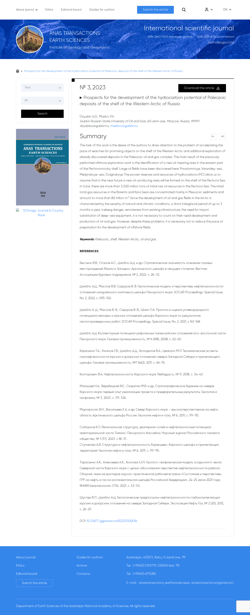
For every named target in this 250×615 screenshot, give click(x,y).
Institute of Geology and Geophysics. (79, 47)
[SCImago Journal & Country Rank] (41, 213)
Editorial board (26, 574)
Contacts (83, 574)
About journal (25, 557)
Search (42, 113)
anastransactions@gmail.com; (212, 583)
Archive (82, 565)
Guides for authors (90, 557)
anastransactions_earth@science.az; (164, 583)
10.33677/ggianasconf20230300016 (112, 521)
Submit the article (155, 9)
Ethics (20, 565)
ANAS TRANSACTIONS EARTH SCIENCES (74, 37)
